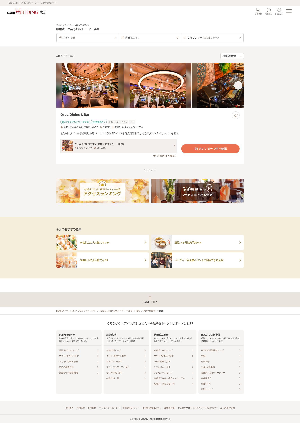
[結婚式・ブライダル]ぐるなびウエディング (76, 310)
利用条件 (92, 408)
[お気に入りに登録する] (236, 115)
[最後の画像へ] (238, 85)
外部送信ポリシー (131, 408)
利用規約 (81, 408)
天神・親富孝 (149, 310)
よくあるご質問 (227, 408)
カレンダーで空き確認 (213, 148)
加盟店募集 (169, 408)
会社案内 (69, 408)
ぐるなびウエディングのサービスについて (197, 408)
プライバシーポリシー (109, 408)
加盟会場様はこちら (152, 408)
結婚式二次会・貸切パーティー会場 (116, 310)
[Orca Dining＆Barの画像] (150, 85)
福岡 (138, 310)
